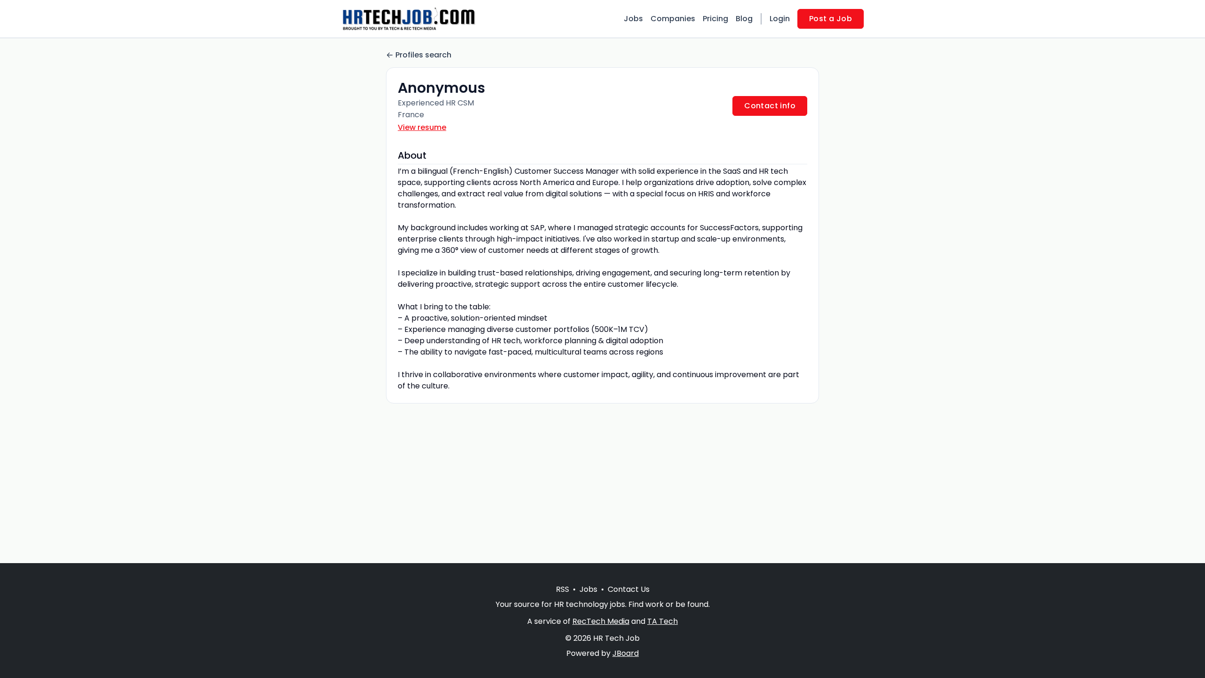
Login (780, 18)
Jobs (633, 18)
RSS (562, 589)
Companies (673, 18)
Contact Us (629, 589)
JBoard (625, 653)
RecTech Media (600, 621)
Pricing (715, 18)
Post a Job (830, 18)
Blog (744, 18)
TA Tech (662, 621)
